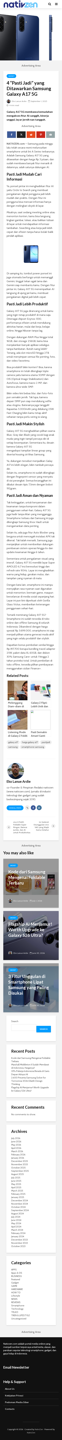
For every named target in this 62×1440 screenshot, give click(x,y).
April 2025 (16, 1187)
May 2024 (16, 1223)
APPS (14, 1269)
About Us (10, 1388)
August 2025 (17, 1174)
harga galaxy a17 (30, 742)
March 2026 (17, 1151)
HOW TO (16, 1292)
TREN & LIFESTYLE (20, 1315)
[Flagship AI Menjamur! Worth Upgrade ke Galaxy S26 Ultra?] (31, 935)
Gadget (11, 76)
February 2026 (18, 1154)
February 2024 (18, 1233)
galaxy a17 (13, 742)
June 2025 (16, 1180)
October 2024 (18, 1207)
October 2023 (18, 1246)
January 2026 (17, 1157)
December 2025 (19, 1161)
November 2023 (19, 1242)
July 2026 (15, 1138)
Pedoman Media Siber (17, 1402)
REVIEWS (16, 1302)
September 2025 (20, 1170)
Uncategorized (18, 1318)
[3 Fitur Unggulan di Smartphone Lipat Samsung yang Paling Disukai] (31, 987)
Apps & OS (16, 1272)
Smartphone (17, 1305)
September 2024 (20, 1210)
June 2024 (16, 1220)
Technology (17, 1308)
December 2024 (19, 1200)
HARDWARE (17, 1289)
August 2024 (17, 1213)
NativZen (39, 1429)
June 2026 (16, 1141)
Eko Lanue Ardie (18, 101)
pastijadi (46, 742)
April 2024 (16, 1226)
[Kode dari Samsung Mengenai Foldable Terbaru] (31, 883)
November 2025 (19, 1164)
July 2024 (15, 1216)
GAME (14, 1285)
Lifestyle (15, 1295)
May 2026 (16, 1144)
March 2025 (17, 1190)
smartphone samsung (32, 746)
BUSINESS (16, 1276)
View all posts (15, 808)
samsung (13, 746)
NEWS (14, 1299)
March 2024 (17, 1229)
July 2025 (15, 1177)
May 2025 (16, 1184)
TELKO (14, 1312)
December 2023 (19, 1239)
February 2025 (18, 1193)
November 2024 (19, 1203)
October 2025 (18, 1167)
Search (14, 1021)
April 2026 (16, 1148)
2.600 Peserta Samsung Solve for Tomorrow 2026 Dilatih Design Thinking (28, 1081)
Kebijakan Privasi (14, 1395)
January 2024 (17, 1236)
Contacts (10, 1408)
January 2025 (17, 1197)
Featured (15, 1279)
